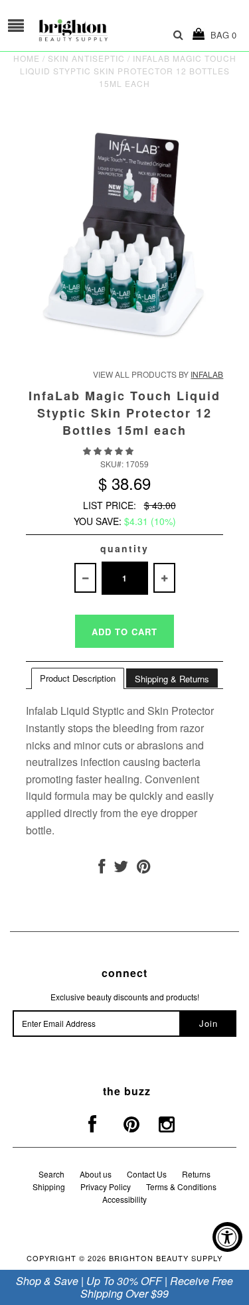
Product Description (78, 678)
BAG (220, 35)
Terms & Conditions (181, 1186)
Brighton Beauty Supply (165, 1258)
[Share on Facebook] (101, 868)
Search (51, 1174)
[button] (109, 450)
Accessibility (124, 1199)
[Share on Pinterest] (144, 868)
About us (96, 1174)
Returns (196, 1174)
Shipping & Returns (172, 678)
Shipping (49, 1186)
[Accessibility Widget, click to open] (227, 1237)
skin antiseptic (86, 58)
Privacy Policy (105, 1186)
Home (26, 58)
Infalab (207, 374)
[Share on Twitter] (121, 868)
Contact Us (147, 1174)
